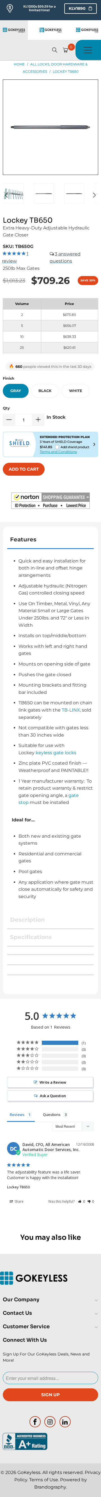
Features (23, 539)
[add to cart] (24, 469)
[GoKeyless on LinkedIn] (65, 1421)
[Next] (93, 195)
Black (45, 390)
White (75, 390)
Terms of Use (43, 1479)
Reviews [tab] (17, 1114)
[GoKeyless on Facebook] (35, 1421)
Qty (6, 408)
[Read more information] (94, 444)
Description (27, 919)
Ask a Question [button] (53, 1095)
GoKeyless (28, 1472)
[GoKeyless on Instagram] (50, 1421)
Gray (15, 390)
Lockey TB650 (18, 1187)
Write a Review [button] (53, 1082)
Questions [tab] (52, 1114)
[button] (50, 502)
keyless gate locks (56, 752)
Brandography (50, 1487)
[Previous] (7, 195)
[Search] (54, 50)
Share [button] (19, 1201)
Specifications (31, 937)
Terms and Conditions (58, 452)
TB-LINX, (71, 710)
